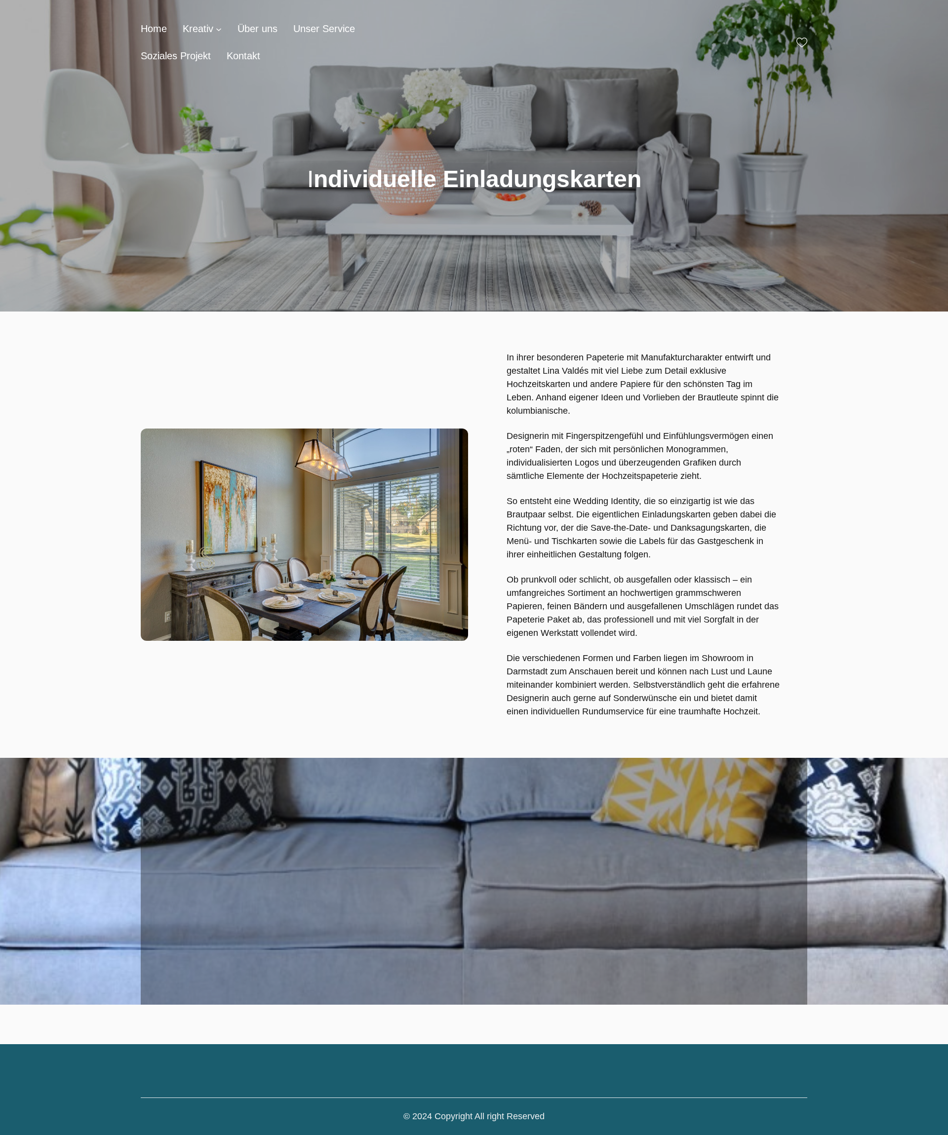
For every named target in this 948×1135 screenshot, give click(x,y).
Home (154, 28)
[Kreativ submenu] (219, 29)
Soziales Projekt (176, 55)
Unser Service (324, 28)
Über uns (257, 28)
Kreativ (198, 28)
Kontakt (243, 55)
